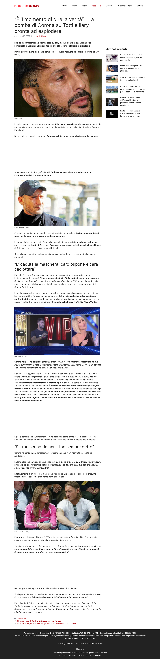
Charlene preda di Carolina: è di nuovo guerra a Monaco (39, 621)
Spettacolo (96, 6)
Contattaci (97, 643)
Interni (74, 6)
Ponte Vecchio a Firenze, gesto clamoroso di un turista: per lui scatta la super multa (133, 89)
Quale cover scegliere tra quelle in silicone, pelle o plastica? (131, 68)
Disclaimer (97, 655)
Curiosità (109, 6)
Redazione (73, 655)
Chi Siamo (63, 655)
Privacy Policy (85, 655)
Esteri (84, 6)
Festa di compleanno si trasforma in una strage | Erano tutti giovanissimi (130, 113)
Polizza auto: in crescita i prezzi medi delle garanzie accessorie (131, 57)
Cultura (140, 6)
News (64, 6)
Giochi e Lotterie (125, 6)
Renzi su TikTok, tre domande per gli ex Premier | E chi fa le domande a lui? (46, 623)
